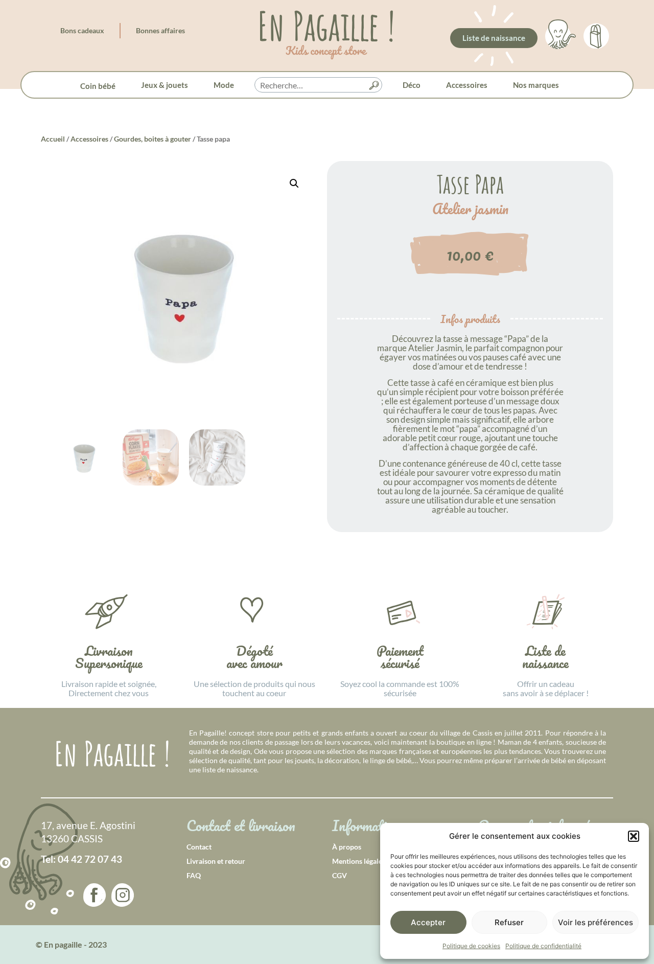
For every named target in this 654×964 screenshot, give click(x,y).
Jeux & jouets (164, 84)
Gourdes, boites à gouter (152, 138)
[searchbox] (318, 85)
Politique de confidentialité (543, 946)
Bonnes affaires (160, 30)
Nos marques (536, 84)
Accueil (53, 138)
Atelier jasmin (470, 209)
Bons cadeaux (82, 30)
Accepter (428, 922)
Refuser (509, 922)
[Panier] (596, 34)
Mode (224, 84)
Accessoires (466, 84)
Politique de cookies (471, 946)
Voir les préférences (595, 922)
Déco (412, 84)
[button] (633, 836)
